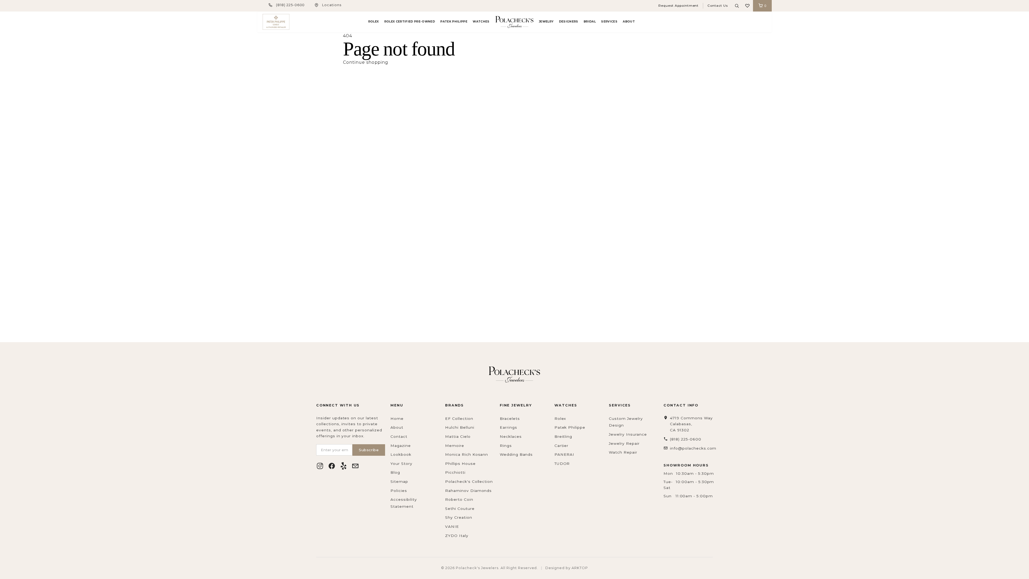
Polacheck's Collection (469, 481)
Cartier (561, 445)
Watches (481, 21)
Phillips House (460, 463)
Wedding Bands (516, 454)
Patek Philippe (453, 21)
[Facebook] (331, 466)
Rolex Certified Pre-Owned (409, 21)
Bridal (590, 21)
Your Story (401, 463)
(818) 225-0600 (290, 5)
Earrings (508, 427)
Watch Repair (623, 452)
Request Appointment (678, 6)
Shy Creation (458, 517)
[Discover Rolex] (746, 22)
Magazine (400, 445)
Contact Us (717, 6)
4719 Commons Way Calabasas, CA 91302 (691, 424)
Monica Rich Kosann (466, 454)
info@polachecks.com (693, 448)
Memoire (454, 445)
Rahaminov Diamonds (468, 490)
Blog (395, 472)
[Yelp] (343, 466)
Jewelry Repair (624, 443)
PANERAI (564, 454)
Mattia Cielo (458, 436)
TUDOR (562, 463)
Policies (398, 490)
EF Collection (459, 418)
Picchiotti (455, 472)
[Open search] (737, 6)
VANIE (452, 526)
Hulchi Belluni (459, 427)
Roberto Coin (459, 499)
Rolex (373, 21)
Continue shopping (365, 62)
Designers (568, 21)
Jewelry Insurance (628, 434)
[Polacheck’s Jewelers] (276, 22)
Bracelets (510, 418)
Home (397, 418)
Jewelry (546, 21)
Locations (331, 5)
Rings (506, 445)
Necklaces (511, 436)
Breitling (563, 436)
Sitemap (399, 481)
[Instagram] (320, 466)
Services (609, 21)
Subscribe (369, 450)
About (629, 21)
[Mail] (355, 466)
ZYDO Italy (456, 535)
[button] (747, 6)
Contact (398, 436)
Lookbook (400, 454)
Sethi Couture (459, 508)
